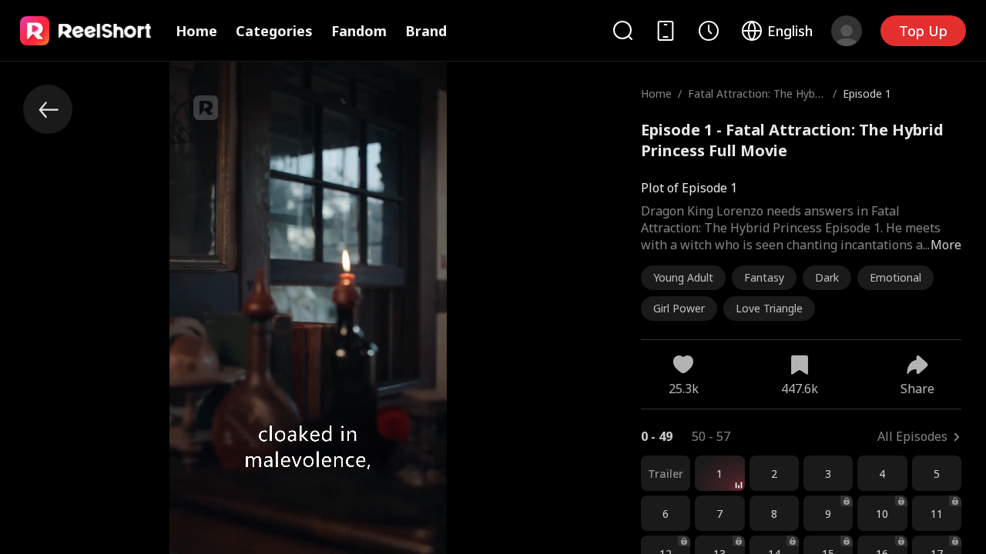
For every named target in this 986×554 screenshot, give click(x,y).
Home (196, 31)
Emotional (895, 277)
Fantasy (764, 277)
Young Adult (683, 277)
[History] (708, 30)
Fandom (359, 31)
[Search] (622, 30)
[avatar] (846, 30)
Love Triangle (769, 308)
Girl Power (679, 308)
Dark (827, 277)
